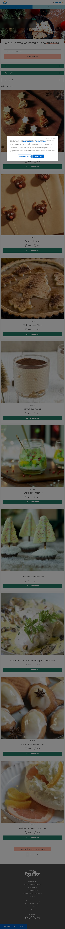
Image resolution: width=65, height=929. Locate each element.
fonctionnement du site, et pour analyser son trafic (34, 141)
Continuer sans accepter (51, 138)
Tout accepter (38, 156)
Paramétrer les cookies (25, 156)
